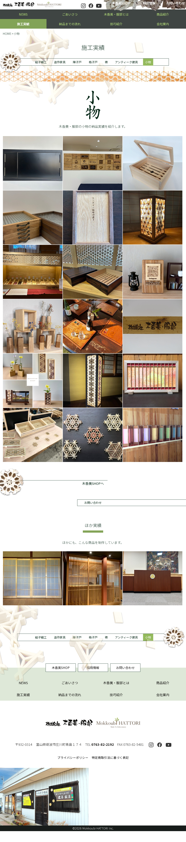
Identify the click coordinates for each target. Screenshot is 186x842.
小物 (148, 62)
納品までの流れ (70, 24)
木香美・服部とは (116, 14)
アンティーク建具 (126, 62)
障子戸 (77, 62)
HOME (7, 33)
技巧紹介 (116, 24)
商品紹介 (163, 14)
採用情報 (149, 3)
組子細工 (41, 62)
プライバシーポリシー (72, 757)
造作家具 (60, 62)
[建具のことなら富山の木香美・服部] (32, 4)
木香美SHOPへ (93, 483)
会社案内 (163, 24)
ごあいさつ (70, 14)
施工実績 (23, 24)
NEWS (23, 14)
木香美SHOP (121, 3)
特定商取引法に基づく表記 (110, 757)
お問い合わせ (93, 502)
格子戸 (93, 62)
